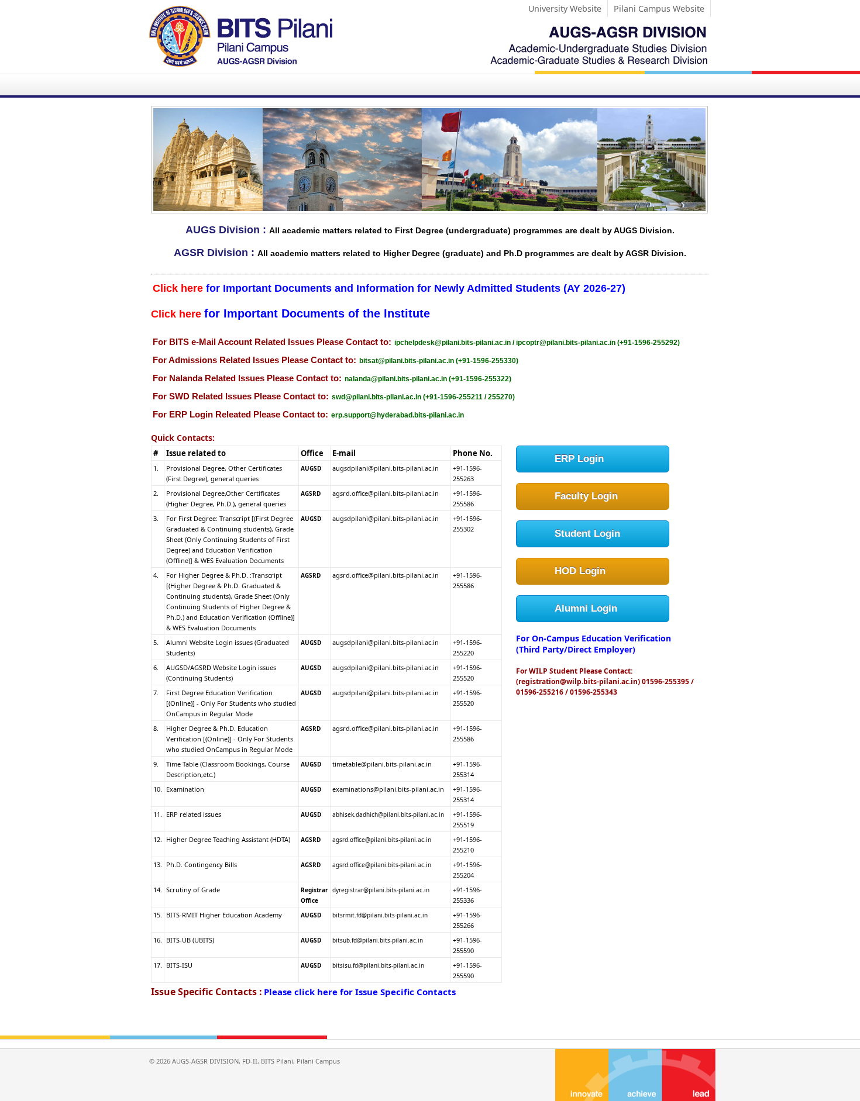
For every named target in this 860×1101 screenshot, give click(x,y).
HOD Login (580, 571)
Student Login (587, 533)
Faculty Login (586, 496)
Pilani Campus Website (659, 8)
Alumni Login (586, 608)
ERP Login (579, 458)
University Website (564, 8)
